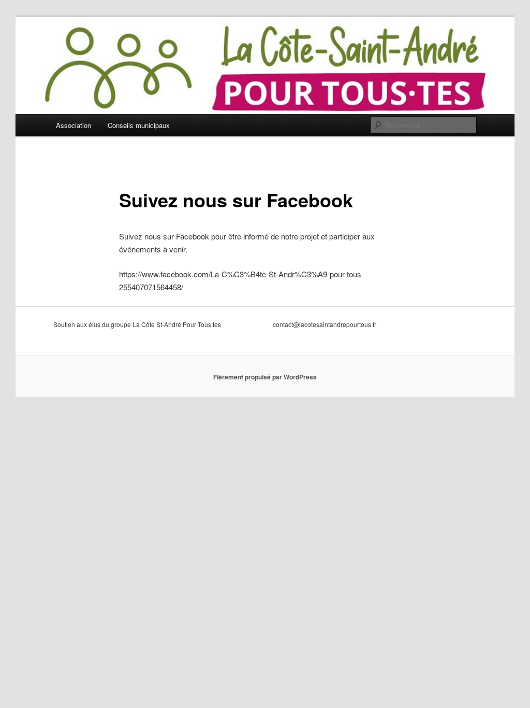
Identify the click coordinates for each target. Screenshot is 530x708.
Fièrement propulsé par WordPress (265, 376)
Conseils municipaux (139, 125)
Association (73, 125)
